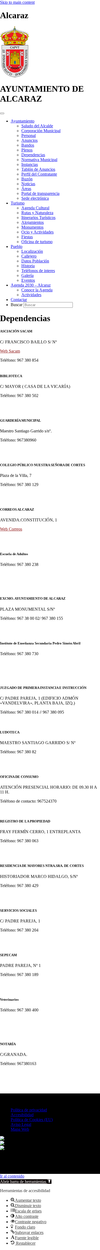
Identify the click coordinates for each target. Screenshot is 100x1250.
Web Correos (11, 529)
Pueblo (16, 246)
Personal (28, 135)
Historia (28, 266)
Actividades (31, 294)
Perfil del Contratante (39, 174)
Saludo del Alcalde (37, 126)
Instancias (29, 164)
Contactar (19, 299)
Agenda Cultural (35, 208)
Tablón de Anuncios (38, 169)
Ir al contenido (12, 1176)
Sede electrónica (35, 198)
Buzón (27, 179)
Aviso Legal (21, 1124)
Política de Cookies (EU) (32, 1119)
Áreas (26, 188)
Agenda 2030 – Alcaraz (31, 285)
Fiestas (27, 237)
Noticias (28, 183)
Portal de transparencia (40, 193)
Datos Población (35, 261)
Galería (27, 275)
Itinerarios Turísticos (38, 217)
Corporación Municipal (41, 130)
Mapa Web (20, 1129)
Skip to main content (17, 2)
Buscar (17, 304)
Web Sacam (10, 351)
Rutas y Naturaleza (37, 212)
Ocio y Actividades (37, 232)
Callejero (29, 256)
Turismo (18, 203)
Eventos (28, 280)
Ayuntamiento (22, 121)
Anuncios (29, 140)
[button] (25, 1181)
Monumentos (32, 227)
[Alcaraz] (14, 75)
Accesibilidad (22, 1114)
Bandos (27, 145)
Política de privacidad (29, 1110)
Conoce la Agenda (37, 290)
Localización (32, 251)
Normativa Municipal (39, 159)
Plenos (27, 150)
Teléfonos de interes (38, 270)
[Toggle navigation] (2, 113)
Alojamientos (32, 222)
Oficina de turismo (37, 241)
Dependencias (33, 155)
